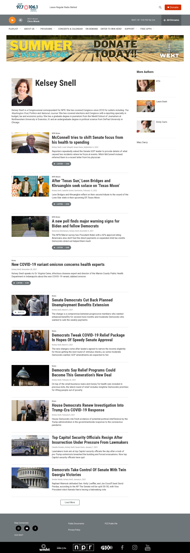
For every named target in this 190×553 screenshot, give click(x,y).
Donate (174, 7)
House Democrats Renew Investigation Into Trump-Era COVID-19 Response (88, 407)
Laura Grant (161, 101)
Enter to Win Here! (111, 29)
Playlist (13, 29)
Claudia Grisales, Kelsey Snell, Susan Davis (68, 447)
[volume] (20, 20)
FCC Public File (111, 524)
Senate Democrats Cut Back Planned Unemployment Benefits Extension (82, 302)
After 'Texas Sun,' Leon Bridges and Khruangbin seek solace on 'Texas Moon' (86, 183)
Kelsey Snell (16, 269)
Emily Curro (161, 122)
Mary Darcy (142, 142)
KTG (158, 81)
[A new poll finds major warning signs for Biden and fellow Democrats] (30, 226)
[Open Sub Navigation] (20, 29)
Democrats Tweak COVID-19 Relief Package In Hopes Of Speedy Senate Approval (88, 337)
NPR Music (56, 177)
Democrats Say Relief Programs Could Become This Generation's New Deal (83, 372)
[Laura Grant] (146, 106)
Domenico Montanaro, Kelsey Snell (65, 231)
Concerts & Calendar (70, 29)
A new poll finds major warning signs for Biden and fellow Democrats (85, 223)
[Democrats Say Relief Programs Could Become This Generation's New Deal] (30, 375)
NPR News (56, 133)
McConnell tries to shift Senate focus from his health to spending (87, 140)
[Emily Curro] (146, 126)
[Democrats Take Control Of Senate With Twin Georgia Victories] (30, 477)
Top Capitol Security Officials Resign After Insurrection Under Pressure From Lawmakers (90, 440)
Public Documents (76, 524)
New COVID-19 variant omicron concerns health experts (58, 264)
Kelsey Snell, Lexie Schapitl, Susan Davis (67, 147)
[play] (12, 20)
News (14, 260)
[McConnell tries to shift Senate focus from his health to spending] (30, 142)
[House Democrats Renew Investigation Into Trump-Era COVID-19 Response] (30, 410)
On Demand (92, 29)
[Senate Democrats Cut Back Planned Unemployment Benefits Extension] (30, 305)
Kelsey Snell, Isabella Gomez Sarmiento (67, 190)
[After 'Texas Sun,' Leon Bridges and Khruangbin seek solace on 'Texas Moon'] (30, 186)
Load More (70, 502)
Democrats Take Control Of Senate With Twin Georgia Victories (89, 472)
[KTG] (146, 86)
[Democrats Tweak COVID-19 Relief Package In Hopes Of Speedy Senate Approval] (30, 340)
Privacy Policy (74, 530)
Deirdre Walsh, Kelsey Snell (62, 479)
